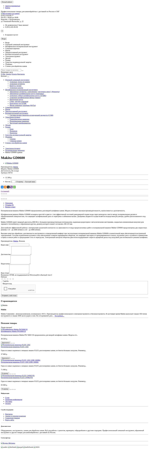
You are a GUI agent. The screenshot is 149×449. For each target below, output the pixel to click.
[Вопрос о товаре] (2, 193)
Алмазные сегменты (17, 84)
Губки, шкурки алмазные (19, 101)
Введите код (7, 284)
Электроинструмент (12, 117)
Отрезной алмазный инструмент (17, 80)
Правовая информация (13, 399)
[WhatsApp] (14, 187)
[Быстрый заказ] (10, 389)
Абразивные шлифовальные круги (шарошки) (27, 94)
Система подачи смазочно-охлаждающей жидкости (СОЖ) (31, 115)
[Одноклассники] (5, 187)
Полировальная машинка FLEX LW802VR (17, 378)
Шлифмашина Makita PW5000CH (13, 331)
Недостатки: (5, 264)
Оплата (14, 74)
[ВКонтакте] (2, 187)
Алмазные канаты (16, 88)
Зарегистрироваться (12, 6)
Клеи (11, 129)
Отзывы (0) (9, 205)
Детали (8, 125)
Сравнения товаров (12, 418)
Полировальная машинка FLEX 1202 (14, 347)
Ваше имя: (5, 245)
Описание (9, 203)
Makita (15, 241)
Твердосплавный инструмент (16, 111)
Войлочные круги (16, 99)
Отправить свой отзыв (9, 295)
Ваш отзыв (5, 273)
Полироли (13, 131)
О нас (7, 398)
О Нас (3, 74)
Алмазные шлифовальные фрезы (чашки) (25, 97)
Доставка (8, 401)
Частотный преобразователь (20, 123)
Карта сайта (9, 420)
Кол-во (7, 182)
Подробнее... (59, 316)
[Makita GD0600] (11, 163)
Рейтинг (4, 277)
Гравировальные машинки (19, 119)
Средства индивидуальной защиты (18, 135)
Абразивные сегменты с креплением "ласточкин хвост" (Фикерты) (35, 92)
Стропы (12, 139)
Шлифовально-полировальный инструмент (21, 90)
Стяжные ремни (16, 141)
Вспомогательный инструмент (16, 113)
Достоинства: (6, 254)
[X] (8, 187)
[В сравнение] (6, 193)
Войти (7, 8)
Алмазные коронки (12, 107)
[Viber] (11, 187)
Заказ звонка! (16, 25)
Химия (7, 127)
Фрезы (7, 109)
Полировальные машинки (19, 121)
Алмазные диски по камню (20, 82)
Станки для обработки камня (16, 143)
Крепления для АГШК (18, 103)
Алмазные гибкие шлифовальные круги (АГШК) (28, 96)
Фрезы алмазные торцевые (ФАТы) (23, 105)
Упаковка (8, 137)
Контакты (21, 74)
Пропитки (13, 133)
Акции (8, 74)
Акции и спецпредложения (15, 416)
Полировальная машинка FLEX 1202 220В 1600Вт (20, 362)
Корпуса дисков (15, 86)
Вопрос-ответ (10, 207)
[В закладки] (4, 193)
